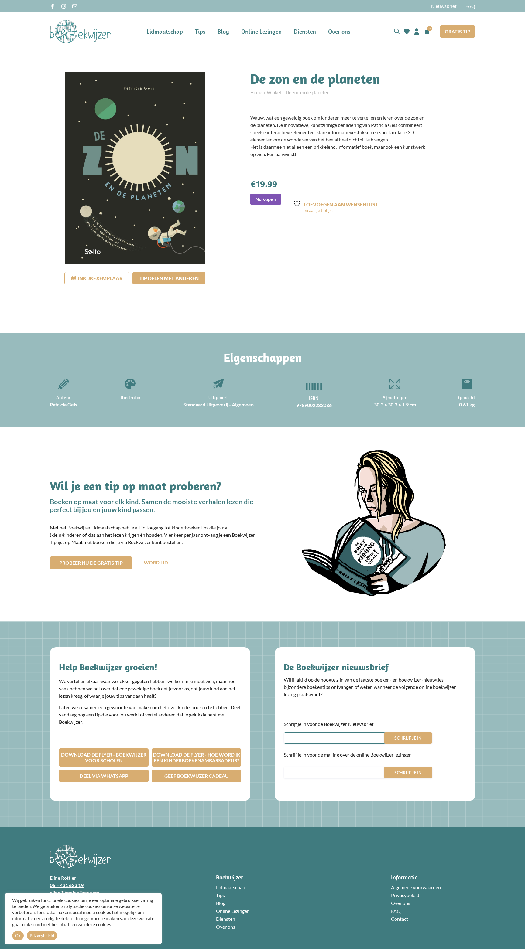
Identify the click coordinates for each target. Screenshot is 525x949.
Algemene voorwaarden (416, 887)
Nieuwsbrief (443, 6)
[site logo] (80, 31)
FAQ (470, 6)
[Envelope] (74, 6)
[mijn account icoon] (416, 31)
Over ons (339, 31)
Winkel (274, 92)
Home (256, 92)
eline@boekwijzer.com (74, 892)
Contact (399, 919)
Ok (18, 935)
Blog (223, 31)
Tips (200, 31)
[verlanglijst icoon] (407, 31)
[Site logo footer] (80, 856)
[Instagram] (63, 6)
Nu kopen (265, 199)
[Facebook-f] (52, 6)
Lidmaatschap (165, 31)
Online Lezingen (261, 31)
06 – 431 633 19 (67, 885)
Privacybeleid (405, 895)
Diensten (305, 31)
